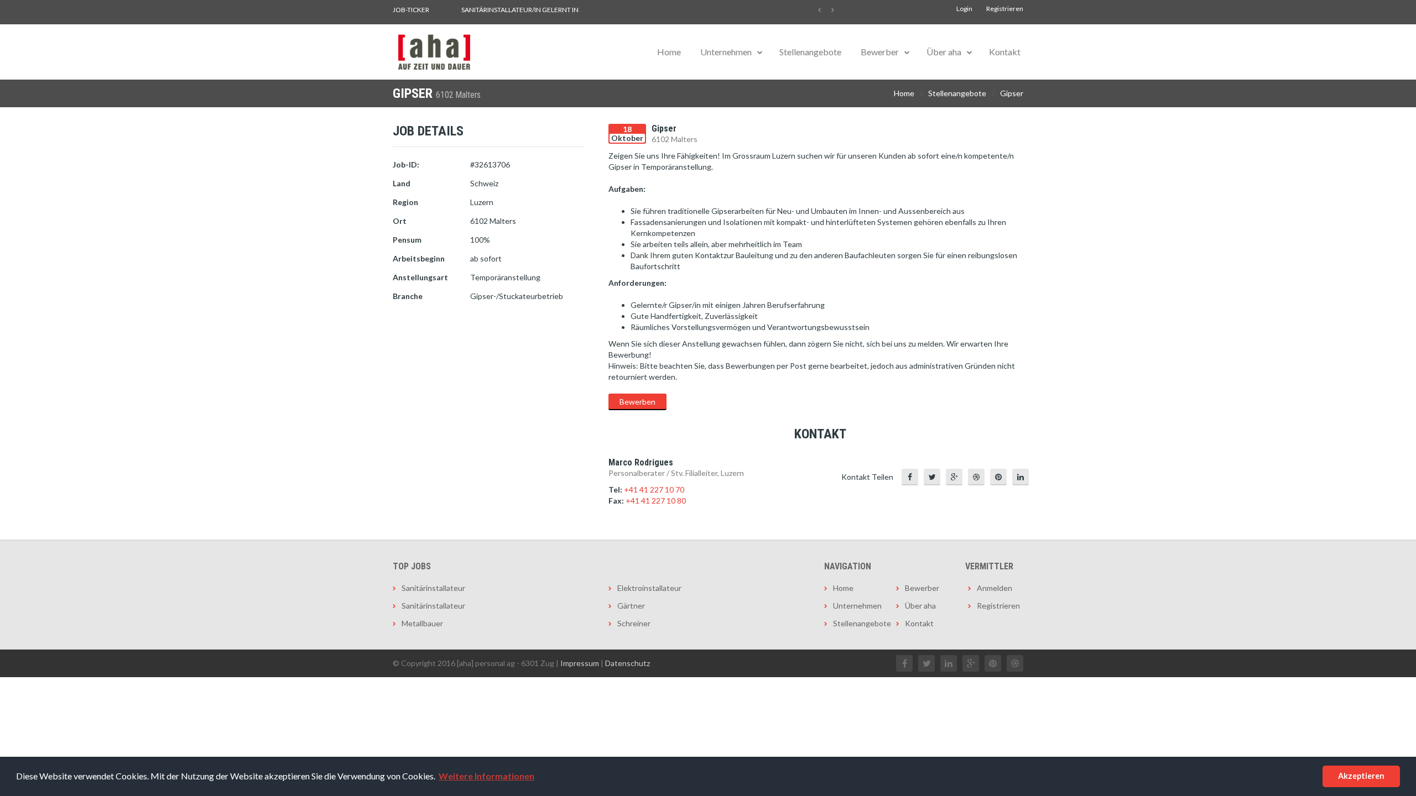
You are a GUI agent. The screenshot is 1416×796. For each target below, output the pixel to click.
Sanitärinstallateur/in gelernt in (520, 10)
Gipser (1011, 93)
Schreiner (633, 623)
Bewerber (880, 51)
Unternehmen (726, 51)
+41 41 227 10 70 (654, 489)
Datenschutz (627, 663)
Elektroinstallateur (649, 588)
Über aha (943, 51)
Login (964, 8)
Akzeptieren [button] (1361, 776)
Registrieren (1004, 8)
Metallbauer (422, 623)
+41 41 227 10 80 (656, 500)
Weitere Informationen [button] (486, 776)
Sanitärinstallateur (433, 588)
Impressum (579, 663)
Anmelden (994, 588)
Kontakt (1005, 51)
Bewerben (637, 401)
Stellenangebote (810, 51)
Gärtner (631, 605)
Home (669, 51)
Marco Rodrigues (640, 462)
